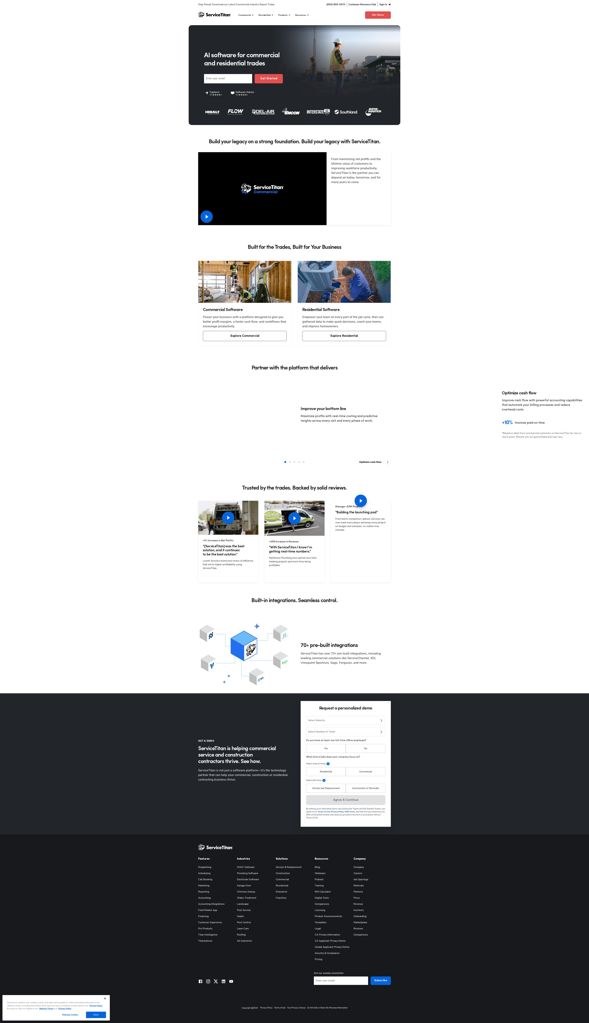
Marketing (203, 885)
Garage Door (244, 885)
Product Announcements (328, 916)
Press (357, 898)
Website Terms (46, 1009)
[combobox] (345, 720)
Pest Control (244, 922)
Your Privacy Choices (296, 1007)
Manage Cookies (70, 1015)
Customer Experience (210, 922)
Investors (359, 910)
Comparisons (322, 904)
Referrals (359, 885)
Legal (318, 928)
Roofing (241, 934)
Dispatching (204, 867)
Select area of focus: (316, 764)
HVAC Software (246, 867)
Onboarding (360, 916)
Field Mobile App (207, 910)
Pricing (318, 959)
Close (96, 1015)
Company (359, 867)
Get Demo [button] (378, 15)
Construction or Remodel (365, 788)
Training (319, 885)
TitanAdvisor (205, 941)
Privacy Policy (266, 1007)
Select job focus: (314, 780)
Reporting (203, 891)
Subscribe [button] (380, 980)
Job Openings (361, 879)
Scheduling (204, 873)
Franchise (281, 898)
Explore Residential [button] (344, 336)
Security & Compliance (327, 953)
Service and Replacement (326, 788)
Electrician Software (248, 879)
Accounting (204, 898)
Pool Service (244, 910)
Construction (283, 873)
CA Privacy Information (327, 934)
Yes (326, 748)
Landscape (243, 904)
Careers (358, 873)
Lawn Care (243, 928)
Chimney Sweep (246, 891)
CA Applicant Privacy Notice (330, 941)
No (365, 748)
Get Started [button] (268, 78)
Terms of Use (280, 1007)
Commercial (365, 771)
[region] (56, 1008)
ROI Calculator (323, 891)
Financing (203, 916)
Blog (317, 867)
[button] (345, 800)
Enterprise (281, 891)
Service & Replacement (289, 867)
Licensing (320, 910)
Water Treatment (246, 898)
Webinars (320, 873)
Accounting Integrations (211, 904)
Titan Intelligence (208, 934)
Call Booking (205, 879)
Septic (240, 916)
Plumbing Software (247, 873)
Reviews (358, 904)
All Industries (244, 941)
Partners (358, 891)
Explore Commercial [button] (244, 336)
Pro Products (205, 928)
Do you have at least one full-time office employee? (336, 740)
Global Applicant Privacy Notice (332, 947)
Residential (326, 771)
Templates (321, 922)
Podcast (319, 879)
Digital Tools (322, 898)
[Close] (105, 998)
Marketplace (360, 922)
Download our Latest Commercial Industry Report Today (243, 4)
